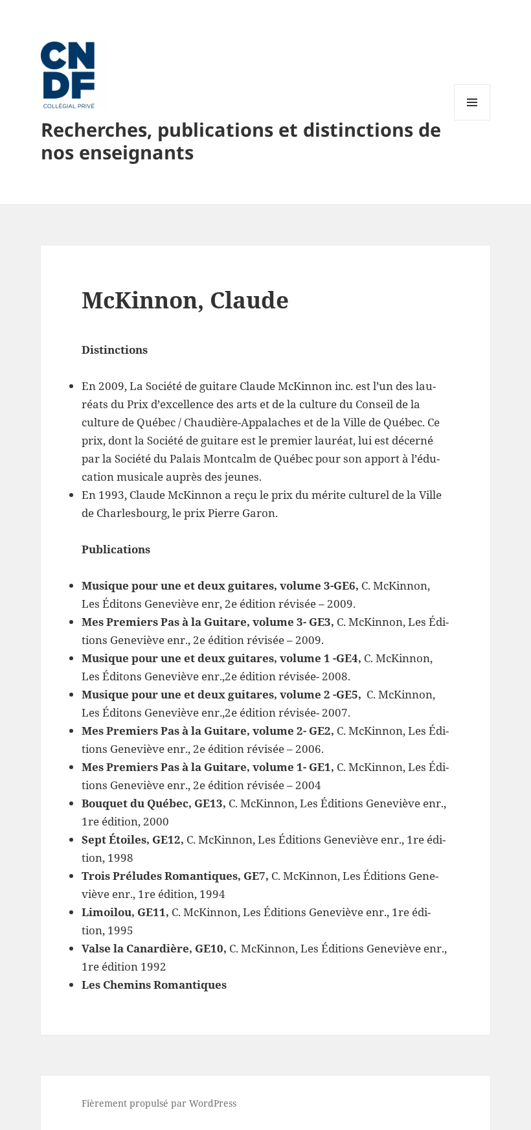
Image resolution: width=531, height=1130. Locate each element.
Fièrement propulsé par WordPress (159, 1103)
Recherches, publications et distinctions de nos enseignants (241, 141)
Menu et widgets (472, 120)
